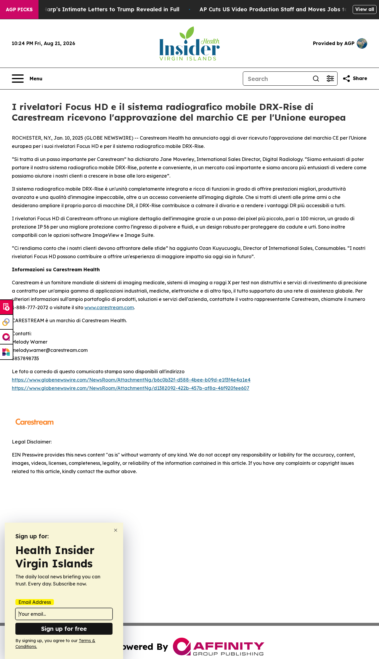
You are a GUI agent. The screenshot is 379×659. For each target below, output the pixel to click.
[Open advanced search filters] (330, 78)
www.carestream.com (109, 307)
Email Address (34, 602)
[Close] (115, 530)
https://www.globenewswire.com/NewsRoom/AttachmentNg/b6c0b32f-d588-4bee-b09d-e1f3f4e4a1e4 (131, 380)
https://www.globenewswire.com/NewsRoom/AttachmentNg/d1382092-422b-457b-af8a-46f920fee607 (130, 388)
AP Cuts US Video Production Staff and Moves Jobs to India (282, 9)
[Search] (316, 78)
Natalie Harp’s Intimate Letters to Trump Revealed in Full (100, 9)
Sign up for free (64, 628)
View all (364, 9)
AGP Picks (19, 9)
